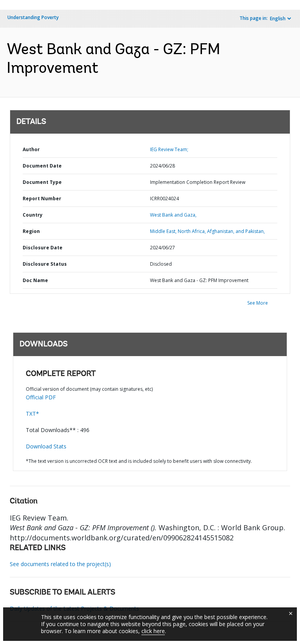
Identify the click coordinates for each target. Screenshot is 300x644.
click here (153, 631)
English (278, 18)
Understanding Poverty (33, 17)
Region (31, 231)
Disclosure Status (45, 264)
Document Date (42, 165)
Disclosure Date (42, 247)
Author (31, 149)
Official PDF (41, 397)
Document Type (42, 182)
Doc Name (35, 280)
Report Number (42, 198)
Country (33, 215)
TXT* (32, 413)
